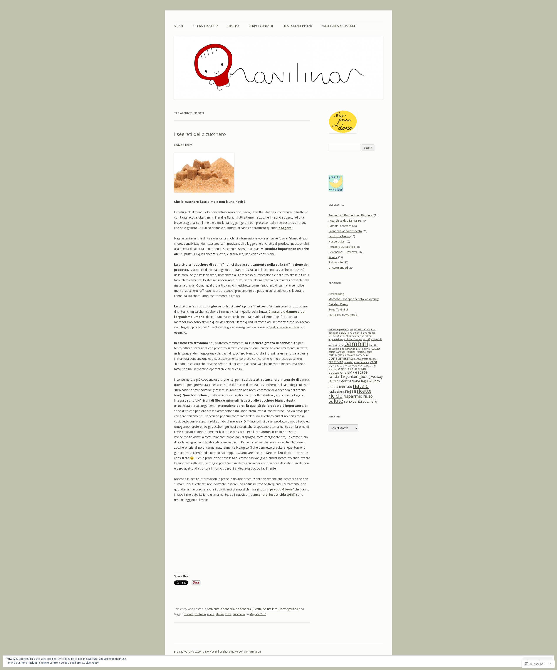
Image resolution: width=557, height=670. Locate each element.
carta (369, 351)
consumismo (341, 358)
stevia (220, 614)
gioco (363, 376)
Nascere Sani (337, 241)
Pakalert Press (338, 304)
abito (373, 329)
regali (350, 391)
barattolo (334, 348)
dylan (364, 368)
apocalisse (366, 336)
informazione (349, 381)
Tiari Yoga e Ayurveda (343, 315)
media (333, 386)
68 (351, 329)
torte (228, 614)
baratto (373, 345)
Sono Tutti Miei (338, 309)
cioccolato (349, 354)
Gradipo (233, 26)
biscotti (188, 614)
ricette (364, 391)
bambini (356, 343)
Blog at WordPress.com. (189, 651)
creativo (348, 362)
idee (333, 380)
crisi (373, 362)
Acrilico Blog (336, 294)
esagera (285, 228)
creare (373, 358)
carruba (351, 351)
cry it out (334, 365)
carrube (361, 351)
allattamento (368, 332)
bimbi (367, 348)
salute (336, 400)
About (178, 26)
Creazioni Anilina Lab (297, 26)
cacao (375, 348)
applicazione (336, 339)
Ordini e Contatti (260, 26)
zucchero (239, 614)
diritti (344, 368)
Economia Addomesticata (345, 231)
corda (357, 358)
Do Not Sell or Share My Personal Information (233, 651)
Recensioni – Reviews (343, 252)
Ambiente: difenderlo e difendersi (229, 609)
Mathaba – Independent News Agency (354, 299)
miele (210, 614)
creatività (336, 362)
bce (342, 348)
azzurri (333, 345)
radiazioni (336, 391)
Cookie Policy (90, 663)
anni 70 (344, 336)
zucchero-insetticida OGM (273, 494)
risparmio (352, 396)
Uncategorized (288, 609)
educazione (337, 372)
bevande (350, 348)
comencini (362, 354)
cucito (343, 365)
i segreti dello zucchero (200, 134)
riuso (368, 396)
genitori (352, 376)
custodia (352, 365)
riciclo (335, 395)
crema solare (361, 362)
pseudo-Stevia (281, 489)
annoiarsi (354, 336)
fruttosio (200, 614)
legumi (366, 381)
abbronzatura (362, 329)
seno (348, 401)
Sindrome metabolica (283, 327)
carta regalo (335, 354)
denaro (334, 368)
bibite (359, 348)
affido (356, 332)
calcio (332, 351)
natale (361, 385)
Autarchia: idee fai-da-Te (345, 220)
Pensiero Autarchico (342, 247)
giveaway (375, 376)
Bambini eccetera (340, 226)
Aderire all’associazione (339, 26)
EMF (350, 372)
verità (357, 401)
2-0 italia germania (339, 329)
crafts (365, 358)
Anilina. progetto (205, 26)
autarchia (376, 339)
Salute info (270, 609)
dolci (351, 368)
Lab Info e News (339, 236)
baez (340, 345)
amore (334, 335)
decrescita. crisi (367, 365)
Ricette (257, 609)
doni (357, 368)
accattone (334, 332)
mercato (345, 386)
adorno (346, 332)
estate (361, 372)
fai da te (337, 376)
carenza (341, 351)
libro (376, 381)
